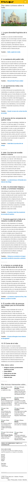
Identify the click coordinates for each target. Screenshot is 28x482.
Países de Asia (8, 377)
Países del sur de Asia (10, 373)
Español (3, 459)
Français (3, 457)
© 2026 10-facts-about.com (7, 476)
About (9, 479)
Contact (20, 479)
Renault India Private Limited (15, 81)
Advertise (25, 479)
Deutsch (3, 456)
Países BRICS (8, 371)
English (2, 460)
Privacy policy (14, 479)
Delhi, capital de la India (14, 52)
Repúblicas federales (10, 375)
